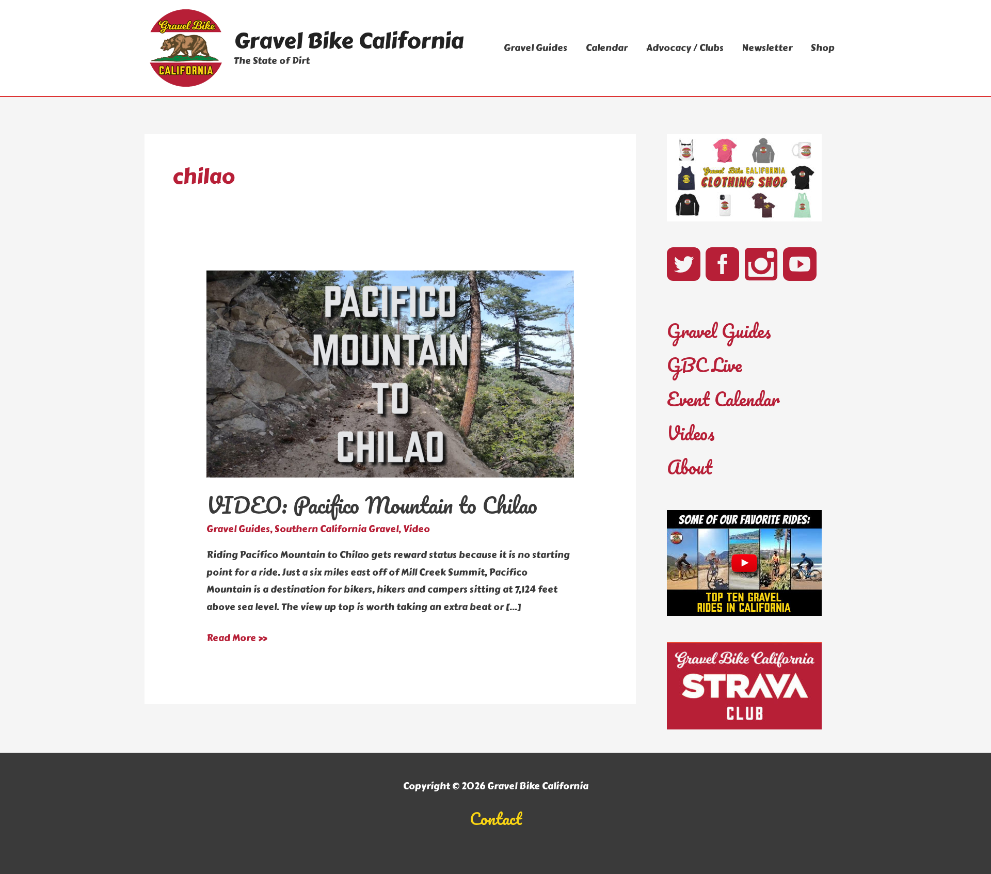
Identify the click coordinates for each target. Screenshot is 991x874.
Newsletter (767, 48)
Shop (823, 48)
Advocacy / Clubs (685, 48)
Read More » (236, 638)
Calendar (607, 48)
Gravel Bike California (348, 40)
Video (416, 529)
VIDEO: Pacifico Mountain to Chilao (371, 505)
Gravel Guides (535, 48)
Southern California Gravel (336, 529)
